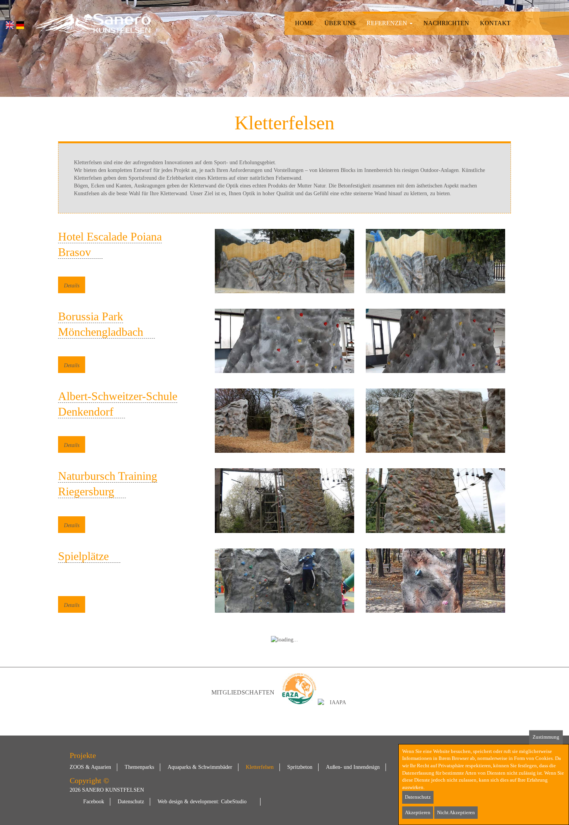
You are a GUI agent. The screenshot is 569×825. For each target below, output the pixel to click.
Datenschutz (131, 801)
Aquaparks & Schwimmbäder (200, 767)
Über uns (340, 23)
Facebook (93, 801)
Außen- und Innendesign (353, 767)
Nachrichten (446, 23)
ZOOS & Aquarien (90, 767)
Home (304, 23)
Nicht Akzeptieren (456, 812)
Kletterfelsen (260, 767)
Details (71, 286)
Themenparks (139, 767)
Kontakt (495, 23)
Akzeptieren (417, 812)
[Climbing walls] (10, 25)
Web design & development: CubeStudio (202, 801)
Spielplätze (83, 556)
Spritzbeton (299, 767)
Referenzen (388, 23)
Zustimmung (546, 737)
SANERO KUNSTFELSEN (113, 790)
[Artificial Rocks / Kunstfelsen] (93, 23)
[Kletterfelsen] (20, 25)
